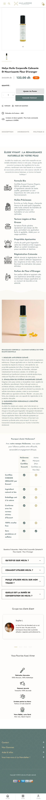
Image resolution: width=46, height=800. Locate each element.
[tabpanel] (23, 28)
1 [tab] (23, 46)
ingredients (23, 132)
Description (7, 132)
